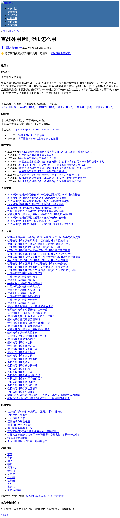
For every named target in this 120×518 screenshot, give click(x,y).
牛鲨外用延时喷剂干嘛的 (21, 293)
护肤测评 (13, 18)
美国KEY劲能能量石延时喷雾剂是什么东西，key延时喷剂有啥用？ (56, 151)
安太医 (11, 486)
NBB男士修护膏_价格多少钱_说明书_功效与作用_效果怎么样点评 (44, 237)
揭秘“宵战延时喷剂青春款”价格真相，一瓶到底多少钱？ (39, 398)
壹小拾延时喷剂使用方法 (21, 345)
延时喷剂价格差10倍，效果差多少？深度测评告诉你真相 (50, 181)
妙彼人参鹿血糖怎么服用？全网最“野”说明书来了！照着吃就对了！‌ (45, 434)
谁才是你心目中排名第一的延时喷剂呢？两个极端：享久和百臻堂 (55, 168)
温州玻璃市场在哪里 (19, 421)
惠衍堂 (11, 464)
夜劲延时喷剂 (65, 107)
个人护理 (13, 15)
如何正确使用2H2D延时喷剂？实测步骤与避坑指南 (36, 211)
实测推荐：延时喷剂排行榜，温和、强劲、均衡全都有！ (50, 174)
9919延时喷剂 (15, 490)
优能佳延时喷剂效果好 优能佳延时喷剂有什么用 (34, 247)
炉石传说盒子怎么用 (19, 418)
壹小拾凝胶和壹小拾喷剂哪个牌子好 (28, 336)
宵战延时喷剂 (27, 107)
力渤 (10, 461)
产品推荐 (13, 25)
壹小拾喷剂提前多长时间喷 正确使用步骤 (30, 306)
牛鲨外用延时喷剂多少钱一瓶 (24, 290)
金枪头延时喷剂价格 (19, 368)
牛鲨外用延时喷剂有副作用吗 (24, 296)
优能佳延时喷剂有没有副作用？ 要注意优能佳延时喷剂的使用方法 (44, 257)
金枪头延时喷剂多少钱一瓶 (23, 365)
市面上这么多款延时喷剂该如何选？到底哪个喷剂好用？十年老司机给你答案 (61, 161)
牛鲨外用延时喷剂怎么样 (21, 303)
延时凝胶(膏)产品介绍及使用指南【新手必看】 (33, 431)
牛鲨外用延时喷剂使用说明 (23, 299)
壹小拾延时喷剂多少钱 (20, 355)
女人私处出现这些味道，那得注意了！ (29, 441)
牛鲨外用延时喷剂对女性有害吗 (25, 283)
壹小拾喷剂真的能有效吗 (21, 339)
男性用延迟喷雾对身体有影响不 (36, 155)
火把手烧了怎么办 (18, 415)
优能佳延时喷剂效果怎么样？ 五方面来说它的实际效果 (38, 267)
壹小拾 (11, 470)
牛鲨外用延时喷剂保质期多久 (24, 286)
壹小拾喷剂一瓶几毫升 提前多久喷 (27, 313)
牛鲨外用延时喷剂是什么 (21, 280)
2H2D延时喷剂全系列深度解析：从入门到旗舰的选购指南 (39, 201)
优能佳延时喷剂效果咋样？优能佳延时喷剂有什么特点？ (39, 263)
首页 (5, 30)
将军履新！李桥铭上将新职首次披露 (38, 138)
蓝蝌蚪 (11, 480)
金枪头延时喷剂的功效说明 (23, 388)
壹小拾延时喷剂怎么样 (20, 342)
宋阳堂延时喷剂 (104, 107)
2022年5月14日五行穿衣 (31, 135)
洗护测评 (13, 21)
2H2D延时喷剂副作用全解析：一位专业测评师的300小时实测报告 (44, 194)
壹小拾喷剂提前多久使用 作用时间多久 (29, 322)
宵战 (10, 454)
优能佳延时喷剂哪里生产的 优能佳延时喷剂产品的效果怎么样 (42, 270)
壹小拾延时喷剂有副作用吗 (23, 349)
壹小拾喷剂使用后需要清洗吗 (24, 319)
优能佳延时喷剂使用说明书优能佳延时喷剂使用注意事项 (39, 250)
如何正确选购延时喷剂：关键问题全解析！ (43, 171)
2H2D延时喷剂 (47, 107)
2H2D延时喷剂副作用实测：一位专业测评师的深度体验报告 (41, 224)
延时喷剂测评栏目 (61, 53)
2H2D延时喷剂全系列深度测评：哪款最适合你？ (34, 207)
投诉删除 (59, 496)
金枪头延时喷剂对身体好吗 (23, 391)
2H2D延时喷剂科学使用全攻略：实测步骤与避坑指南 (37, 198)
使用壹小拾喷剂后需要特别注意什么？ (29, 309)
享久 (10, 457)
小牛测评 (6, 47)
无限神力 (13, 467)
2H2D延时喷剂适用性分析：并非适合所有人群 (33, 221)
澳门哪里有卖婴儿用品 (20, 428)
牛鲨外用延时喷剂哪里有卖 (23, 276)
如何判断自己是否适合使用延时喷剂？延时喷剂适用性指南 (40, 214)
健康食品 (13, 11)
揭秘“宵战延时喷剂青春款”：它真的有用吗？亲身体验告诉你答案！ (45, 395)
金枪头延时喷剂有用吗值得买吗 (25, 378)
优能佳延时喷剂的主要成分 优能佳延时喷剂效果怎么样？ (39, 244)
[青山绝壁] (7, 2)
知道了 (5, 515)
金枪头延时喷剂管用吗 (20, 372)
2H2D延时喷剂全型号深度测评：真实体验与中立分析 (37, 217)
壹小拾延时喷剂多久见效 (21, 352)
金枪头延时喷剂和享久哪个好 (24, 375)
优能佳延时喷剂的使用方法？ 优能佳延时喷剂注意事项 (38, 240)
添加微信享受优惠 (11, 77)
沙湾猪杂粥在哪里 (18, 438)
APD (10, 483)
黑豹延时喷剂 (84, 107)
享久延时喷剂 (8, 107)
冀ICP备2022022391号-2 (39, 496)
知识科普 (13, 8)
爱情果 (11, 474)
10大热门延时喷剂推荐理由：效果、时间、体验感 (35, 411)
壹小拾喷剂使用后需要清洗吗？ (25, 326)
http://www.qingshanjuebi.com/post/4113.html (36, 129)
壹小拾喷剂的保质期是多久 (23, 332)
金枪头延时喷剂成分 (19, 362)
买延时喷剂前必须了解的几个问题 (38, 158)
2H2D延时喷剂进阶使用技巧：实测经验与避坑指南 (36, 204)
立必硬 (11, 477)
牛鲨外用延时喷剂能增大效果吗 (25, 273)
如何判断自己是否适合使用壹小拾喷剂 (29, 329)
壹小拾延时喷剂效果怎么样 (23, 359)
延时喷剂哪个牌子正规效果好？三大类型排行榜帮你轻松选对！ (54, 165)
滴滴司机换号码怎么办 (20, 424)
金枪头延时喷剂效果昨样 (21, 382)
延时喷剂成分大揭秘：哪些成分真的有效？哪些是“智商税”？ (52, 178)
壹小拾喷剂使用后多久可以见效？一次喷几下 (33, 316)
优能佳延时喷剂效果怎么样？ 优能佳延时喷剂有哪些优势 (39, 253)
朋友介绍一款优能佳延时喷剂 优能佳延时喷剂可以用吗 (38, 260)
